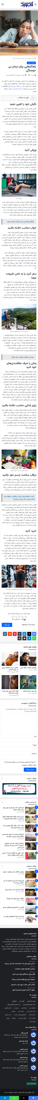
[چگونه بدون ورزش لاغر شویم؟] (30, 901)
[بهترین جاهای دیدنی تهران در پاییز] (30, 874)
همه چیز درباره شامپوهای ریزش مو (14, 916)
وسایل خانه (32, 1021)
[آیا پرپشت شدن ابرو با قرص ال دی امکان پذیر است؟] (30, 883)
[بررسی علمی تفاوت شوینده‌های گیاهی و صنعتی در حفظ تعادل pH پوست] (30, 819)
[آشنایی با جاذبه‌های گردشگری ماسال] (30, 910)
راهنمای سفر (32, 1008)
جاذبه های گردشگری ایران (29, 1004)
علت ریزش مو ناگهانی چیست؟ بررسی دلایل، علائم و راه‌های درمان (13, 854)
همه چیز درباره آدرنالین (29, 691)
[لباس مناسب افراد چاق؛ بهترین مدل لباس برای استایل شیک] (30, 828)
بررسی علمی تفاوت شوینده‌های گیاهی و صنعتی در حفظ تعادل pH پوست (13, 818)
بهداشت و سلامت (26, 58)
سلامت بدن (21, 1011)
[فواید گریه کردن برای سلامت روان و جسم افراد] (10, 682)
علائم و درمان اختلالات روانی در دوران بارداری (10, 669)
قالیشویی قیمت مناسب (20, 1015)
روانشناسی (24, 1008)
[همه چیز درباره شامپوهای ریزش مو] (30, 919)
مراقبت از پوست (22, 1018)
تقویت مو (21, 1001)
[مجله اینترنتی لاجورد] (27, 4)
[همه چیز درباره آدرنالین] (28, 682)
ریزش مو (16, 1008)
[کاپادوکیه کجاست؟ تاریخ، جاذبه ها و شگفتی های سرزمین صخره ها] (30, 837)
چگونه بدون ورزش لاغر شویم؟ (15, 899)
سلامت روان (16, 58)
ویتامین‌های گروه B (29, 443)
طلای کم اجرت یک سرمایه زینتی (14, 890)
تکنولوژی (14, 1001)
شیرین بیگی (24, 1033)
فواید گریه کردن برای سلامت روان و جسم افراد (10, 692)
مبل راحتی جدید (31, 1083)
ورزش (6, 515)
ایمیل (34, 745)
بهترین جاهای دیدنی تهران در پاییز (13, 872)
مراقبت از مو (32, 1018)
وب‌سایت (34, 754)
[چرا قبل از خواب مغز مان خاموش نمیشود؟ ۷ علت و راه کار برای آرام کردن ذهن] (30, 846)
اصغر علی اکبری (23, 1041)
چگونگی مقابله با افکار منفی (28, 668)
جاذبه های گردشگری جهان (14, 1004)
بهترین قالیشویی (31, 1001)
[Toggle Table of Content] (32, 98)
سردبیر (32, 75)
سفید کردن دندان (31, 1011)
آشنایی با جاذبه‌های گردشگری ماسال (13, 907)
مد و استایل (8, 1015)
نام (35, 737)
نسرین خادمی (24, 1066)
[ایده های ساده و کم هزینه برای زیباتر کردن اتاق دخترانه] (30, 810)
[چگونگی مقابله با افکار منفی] (28, 659)
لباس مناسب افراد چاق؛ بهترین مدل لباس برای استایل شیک (13, 826)
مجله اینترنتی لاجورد (14, 89)
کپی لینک (7, 625)
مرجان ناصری (24, 1057)
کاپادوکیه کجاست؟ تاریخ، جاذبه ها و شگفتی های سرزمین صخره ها (13, 835)
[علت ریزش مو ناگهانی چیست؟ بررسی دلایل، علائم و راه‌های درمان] (30, 856)
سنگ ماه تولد (32, 1015)
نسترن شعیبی (24, 1049)
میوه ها (14, 1018)
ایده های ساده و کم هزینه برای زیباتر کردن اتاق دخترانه (13, 809)
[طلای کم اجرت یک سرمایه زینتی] (30, 892)
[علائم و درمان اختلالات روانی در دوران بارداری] (10, 659)
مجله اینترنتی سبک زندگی (25, 946)
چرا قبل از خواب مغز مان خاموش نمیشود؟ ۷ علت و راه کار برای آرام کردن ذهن (14, 845)
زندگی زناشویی (8, 1008)
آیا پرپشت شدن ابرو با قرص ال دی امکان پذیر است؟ (14, 882)
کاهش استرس (27, 265)
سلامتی (14, 1011)
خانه (33, 58)
